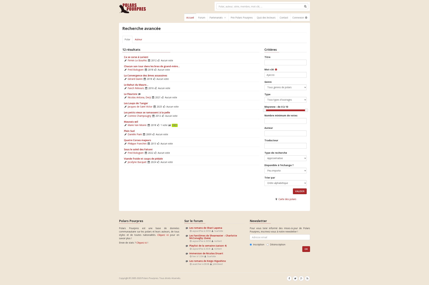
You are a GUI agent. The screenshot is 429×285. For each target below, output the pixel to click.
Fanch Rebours (136, 88)
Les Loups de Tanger (136, 103)
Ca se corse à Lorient (136, 57)
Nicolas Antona (136, 97)
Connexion (298, 17)
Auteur (138, 39)
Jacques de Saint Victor (140, 106)
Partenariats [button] (216, 17)
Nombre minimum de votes (280, 115)
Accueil (190, 17)
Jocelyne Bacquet (137, 162)
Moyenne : (276, 106)
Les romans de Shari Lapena (205, 227)
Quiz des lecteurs (266, 17)
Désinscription (277, 244)
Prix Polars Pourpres (242, 17)
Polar (127, 39)
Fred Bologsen (136, 69)
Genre (268, 81)
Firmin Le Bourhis (137, 60)
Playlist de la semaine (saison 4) (208, 245)
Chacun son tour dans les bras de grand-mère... (152, 66)
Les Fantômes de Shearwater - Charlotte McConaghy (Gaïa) (213, 237)
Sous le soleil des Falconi (138, 149)
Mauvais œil (131, 121)
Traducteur (271, 140)
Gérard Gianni (135, 78)
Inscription (258, 244)
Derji (148, 97)
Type (267, 94)
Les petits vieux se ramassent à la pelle (147, 112)
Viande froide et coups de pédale (143, 158)
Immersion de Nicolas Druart (206, 253)
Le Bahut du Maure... (136, 84)
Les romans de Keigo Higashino (207, 260)
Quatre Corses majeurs (137, 140)
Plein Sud (129, 131)
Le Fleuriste (130, 94)
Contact (284, 17)
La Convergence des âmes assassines (145, 75)
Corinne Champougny (139, 115)
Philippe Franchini (137, 143)
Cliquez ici (163, 234)
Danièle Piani (135, 134)
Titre (267, 57)
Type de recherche (275, 152)
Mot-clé (269, 69)
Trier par (269, 177)
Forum (201, 17)
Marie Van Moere (137, 125)
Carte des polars (287, 199)
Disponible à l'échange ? (279, 165)
